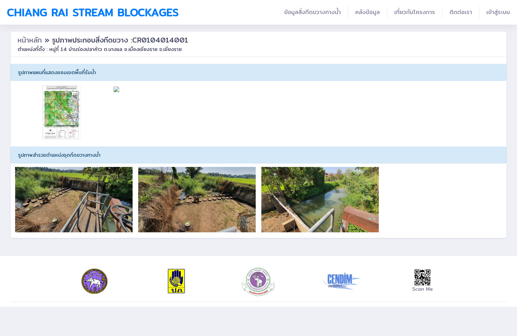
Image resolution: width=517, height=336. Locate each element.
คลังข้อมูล (367, 12)
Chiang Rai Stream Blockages (93, 12)
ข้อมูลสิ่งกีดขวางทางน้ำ (312, 12)
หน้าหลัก (31, 39)
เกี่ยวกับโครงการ (414, 12)
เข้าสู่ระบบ (498, 12)
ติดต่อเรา (460, 12)
